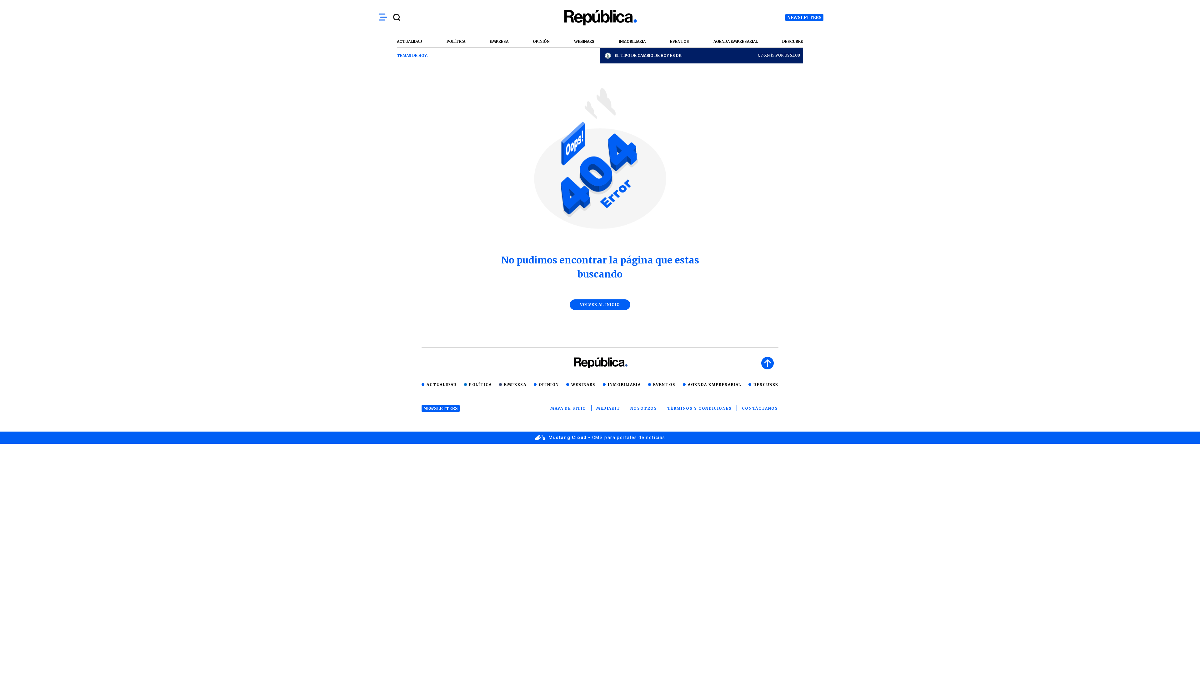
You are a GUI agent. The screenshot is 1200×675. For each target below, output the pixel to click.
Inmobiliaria (624, 384)
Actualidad (442, 384)
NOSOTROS (643, 408)
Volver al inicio (600, 304)
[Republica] (600, 18)
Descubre (765, 384)
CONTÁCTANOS (760, 408)
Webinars (583, 384)
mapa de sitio (568, 408)
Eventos (664, 384)
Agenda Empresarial (714, 384)
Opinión (549, 384)
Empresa (515, 384)
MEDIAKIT (608, 408)
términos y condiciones (699, 408)
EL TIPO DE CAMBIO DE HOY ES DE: (648, 55)
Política (480, 384)
